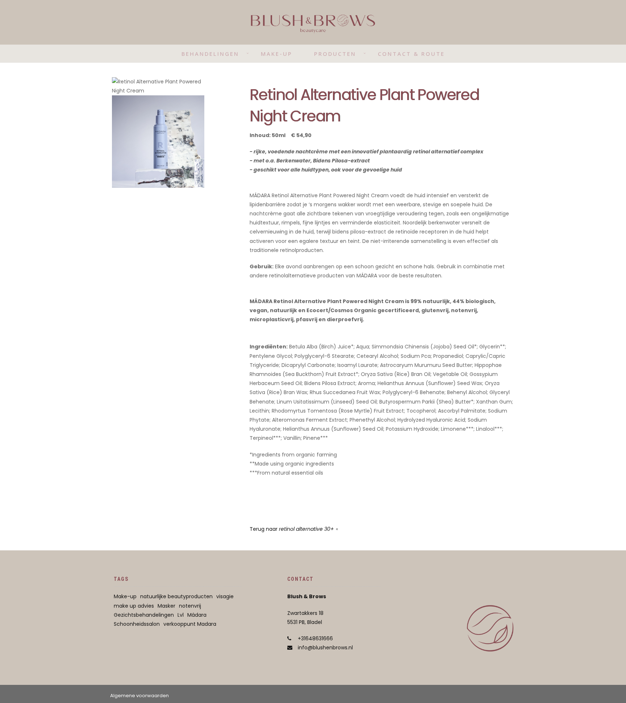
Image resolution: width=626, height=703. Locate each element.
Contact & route (411, 53)
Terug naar (292, 529)
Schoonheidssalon (137, 624)
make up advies (134, 605)
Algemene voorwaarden (139, 695)
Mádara (196, 615)
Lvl (181, 615)
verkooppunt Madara (189, 624)
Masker (166, 605)
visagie (225, 596)
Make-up (276, 53)
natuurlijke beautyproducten (176, 596)
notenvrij (190, 605)
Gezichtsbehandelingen (144, 615)
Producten (335, 53)
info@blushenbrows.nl (325, 647)
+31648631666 (315, 638)
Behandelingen (210, 53)
